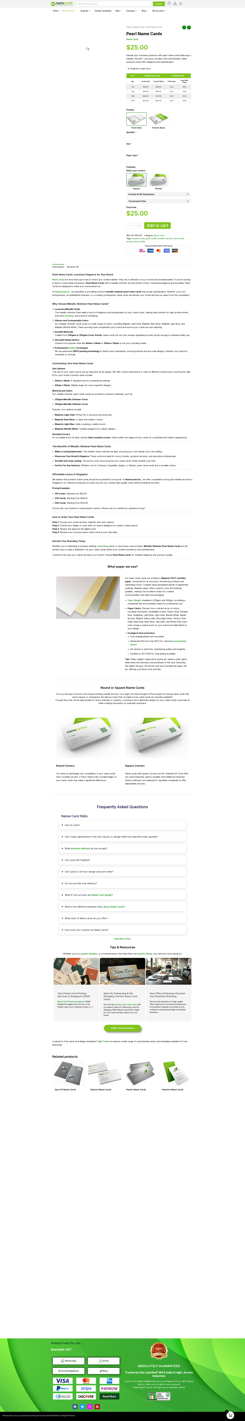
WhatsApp (70, 1360)
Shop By (84, 11)
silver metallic (139, 241)
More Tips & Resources (122, 1028)
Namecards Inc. (62, 291)
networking (102, 546)
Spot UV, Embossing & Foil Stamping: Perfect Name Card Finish (120, 996)
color (63, 409)
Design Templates (103, 11)
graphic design (145, 953)
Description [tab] (58, 267)
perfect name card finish (126, 1004)
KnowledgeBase (70, 1370)
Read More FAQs (122, 938)
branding (69, 315)
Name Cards (68, 11)
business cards (138, 238)
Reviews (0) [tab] (73, 267)
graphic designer (89, 953)
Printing (71, 348)
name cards (179, 238)
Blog (144, 11)
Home (55, 11)
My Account (158, 11)
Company (130, 11)
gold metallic (151, 238)
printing (129, 241)
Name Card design (102, 895)
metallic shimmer (165, 238)
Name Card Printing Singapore (70, 1001)
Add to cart (157, 225)
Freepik (105, 1041)
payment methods (80, 848)
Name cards (58, 279)
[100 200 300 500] (158, 138)
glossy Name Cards (113, 906)
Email (105, 1360)
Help (117, 11)
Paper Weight (134, 600)
